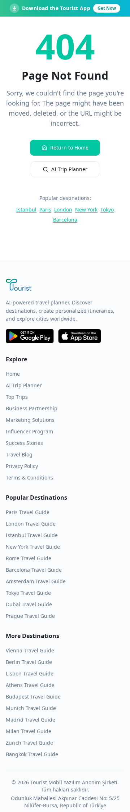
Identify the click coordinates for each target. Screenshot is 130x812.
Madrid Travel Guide (30, 719)
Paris (45, 209)
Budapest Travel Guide (33, 696)
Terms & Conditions (29, 477)
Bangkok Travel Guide (32, 754)
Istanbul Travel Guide (32, 535)
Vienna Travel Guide (30, 650)
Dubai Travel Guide (29, 604)
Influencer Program (29, 431)
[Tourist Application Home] (65, 285)
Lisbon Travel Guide (29, 673)
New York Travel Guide (33, 546)
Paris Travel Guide (27, 512)
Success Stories (24, 443)
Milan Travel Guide (28, 731)
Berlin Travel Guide (29, 662)
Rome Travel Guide (28, 558)
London (63, 209)
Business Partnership (31, 408)
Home (13, 373)
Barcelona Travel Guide (34, 569)
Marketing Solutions (30, 419)
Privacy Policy (22, 466)
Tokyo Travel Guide (28, 592)
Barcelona (65, 219)
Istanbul (26, 209)
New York (86, 209)
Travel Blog (19, 454)
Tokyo (107, 209)
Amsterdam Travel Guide (36, 581)
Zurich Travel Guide (29, 742)
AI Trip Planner (69, 169)
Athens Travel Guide (30, 685)
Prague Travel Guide (30, 615)
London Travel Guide (31, 523)
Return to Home (69, 147)
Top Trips (17, 396)
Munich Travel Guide (31, 708)
